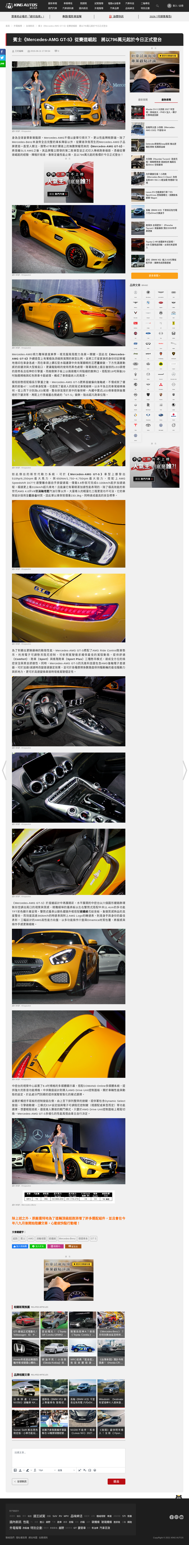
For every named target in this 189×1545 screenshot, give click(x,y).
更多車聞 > (154, 275)
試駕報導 (98, 3)
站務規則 (43, 1537)
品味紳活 (129, 8)
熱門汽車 (52, 8)
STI (124, 1516)
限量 (129, 1516)
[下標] (84, 1470)
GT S (93, 1238)
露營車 (82, 1528)
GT (75, 1528)
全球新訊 (30, 26)
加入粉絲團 (21, 1246)
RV (60, 1516)
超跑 (15, 1238)
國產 (36, 1522)
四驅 (82, 1522)
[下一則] (184, 770)
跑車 (59, 1522)
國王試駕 (39, 1516)
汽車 (54, 1522)
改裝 (49, 1516)
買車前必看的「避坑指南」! (27, 16)
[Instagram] (176, 1517)
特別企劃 (145, 8)
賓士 (23, 1238)
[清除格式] (35, 1470)
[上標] (79, 1470)
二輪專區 (145, 3)
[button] (21, 1470)
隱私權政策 (21, 1537)
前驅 (71, 1522)
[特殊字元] (89, 1470)
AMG (31, 1238)
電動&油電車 (114, 3)
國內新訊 (83, 8)
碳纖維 (52, 1238)
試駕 (93, 1516)
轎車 (65, 1522)
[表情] (94, 1470)
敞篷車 (12, 1516)
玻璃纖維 (106, 1522)
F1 (32, 1522)
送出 (116, 1481)
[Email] (181, 1517)
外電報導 (98, 8)
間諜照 (83, 3)
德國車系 (83, 1238)
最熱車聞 (166, 99)
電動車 (46, 1528)
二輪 (124, 1522)
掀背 (89, 1528)
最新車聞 (52, 3)
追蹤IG (57, 1246)
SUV (55, 1516)
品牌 (88, 1522)
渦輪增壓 (41, 1238)
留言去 (74, 1246)
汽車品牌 (114, 8)
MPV (66, 1516)
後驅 (77, 1522)
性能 (26, 1522)
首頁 (8, 26)
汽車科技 (129, 3)
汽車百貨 (105, 1528)
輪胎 (19, 1516)
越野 (48, 1522)
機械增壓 (101, 1516)
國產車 (86, 1516)
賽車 (24, 1516)
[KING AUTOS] (21, 6)
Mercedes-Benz (67, 1238)
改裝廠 (26, 1528)
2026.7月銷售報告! (161, 16)
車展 (109, 1516)
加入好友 (39, 1246)
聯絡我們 (10, 1537)
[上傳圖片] (15, 1470)
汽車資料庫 (68, 8)
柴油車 (95, 1528)
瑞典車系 (68, 1528)
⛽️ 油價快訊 (116, 16)
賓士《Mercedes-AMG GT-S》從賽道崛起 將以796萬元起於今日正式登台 (72, 26)
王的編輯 (19, 51)
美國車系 (54, 1528)
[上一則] (4, 770)
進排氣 (117, 1522)
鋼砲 (129, 1522)
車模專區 (68, 3)
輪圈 (30, 1516)
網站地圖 (32, 1537)
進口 (42, 1522)
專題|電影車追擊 (72, 16)
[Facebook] (172, 1517)
